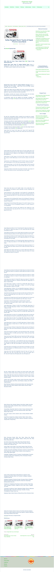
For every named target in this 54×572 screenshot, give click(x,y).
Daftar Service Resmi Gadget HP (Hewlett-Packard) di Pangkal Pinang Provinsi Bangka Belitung (42, 117)
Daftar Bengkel (16, 531)
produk (29, 121)
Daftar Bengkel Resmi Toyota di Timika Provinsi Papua (29, 527)
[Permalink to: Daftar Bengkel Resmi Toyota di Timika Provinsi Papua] (29, 523)
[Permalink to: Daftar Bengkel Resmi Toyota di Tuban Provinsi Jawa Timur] (19, 523)
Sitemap (5, 564)
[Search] (48, 7)
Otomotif (7, 48)
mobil (14, 98)
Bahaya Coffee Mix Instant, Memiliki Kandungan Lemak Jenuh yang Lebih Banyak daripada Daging (42, 35)
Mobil (26, 61)
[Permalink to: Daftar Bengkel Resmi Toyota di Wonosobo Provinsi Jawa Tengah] (8, 523)
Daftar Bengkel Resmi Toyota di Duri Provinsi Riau (27, 535)
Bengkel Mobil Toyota (10, 531)
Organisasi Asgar (27, 2)
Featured (5, 565)
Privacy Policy (6, 560)
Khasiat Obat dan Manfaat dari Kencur (42, 69)
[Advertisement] (27, 16)
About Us (5, 558)
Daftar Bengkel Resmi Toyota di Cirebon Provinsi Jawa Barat (10, 535)
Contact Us (6, 562)
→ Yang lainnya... (39, 49)
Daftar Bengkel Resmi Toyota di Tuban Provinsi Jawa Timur (18, 527)
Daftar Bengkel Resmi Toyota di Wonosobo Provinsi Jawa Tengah (7, 527)
